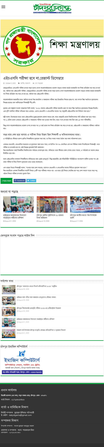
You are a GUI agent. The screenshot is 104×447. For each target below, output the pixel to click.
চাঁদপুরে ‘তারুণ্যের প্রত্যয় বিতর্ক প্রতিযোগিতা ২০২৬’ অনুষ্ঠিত (37, 286)
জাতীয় (22, 83)
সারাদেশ (27, 83)
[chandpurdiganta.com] (52, 7)
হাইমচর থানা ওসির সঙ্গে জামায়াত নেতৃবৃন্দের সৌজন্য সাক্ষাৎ (36, 297)
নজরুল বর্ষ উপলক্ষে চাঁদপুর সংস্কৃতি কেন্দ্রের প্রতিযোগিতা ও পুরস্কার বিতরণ (41, 330)
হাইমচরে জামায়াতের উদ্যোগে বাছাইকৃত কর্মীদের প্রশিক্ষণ (14, 216)
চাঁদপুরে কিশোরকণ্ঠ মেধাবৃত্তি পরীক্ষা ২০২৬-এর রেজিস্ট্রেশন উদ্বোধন (39, 308)
